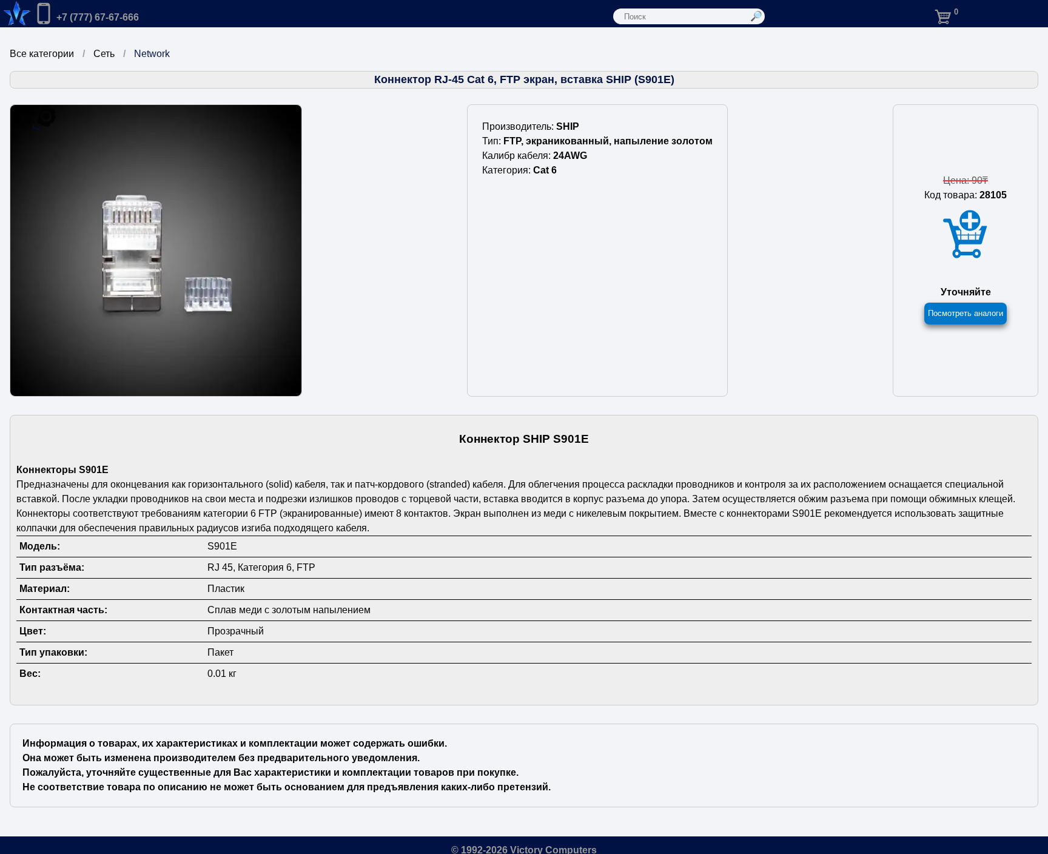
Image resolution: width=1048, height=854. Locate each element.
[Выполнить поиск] (756, 16)
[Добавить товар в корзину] (965, 234)
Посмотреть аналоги (965, 313)
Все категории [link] (42, 54)
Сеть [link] (104, 54)
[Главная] (15, 13)
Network (152, 54)
